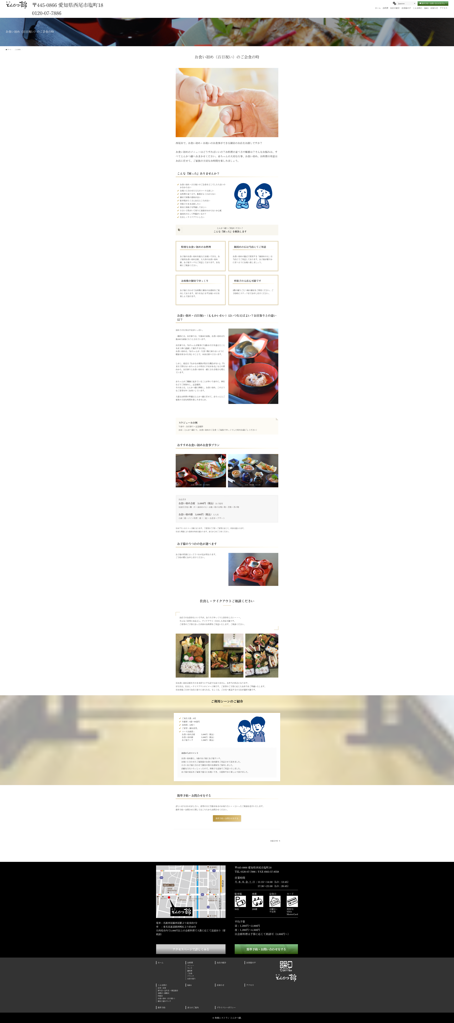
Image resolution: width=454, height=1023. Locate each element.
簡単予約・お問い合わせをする (266, 949)
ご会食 (189, 973)
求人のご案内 (193, 1007)
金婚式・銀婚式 (163, 993)
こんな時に (162, 985)
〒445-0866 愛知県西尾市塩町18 (67, 5)
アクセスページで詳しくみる (190, 949)
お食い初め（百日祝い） (167, 998)
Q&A (189, 985)
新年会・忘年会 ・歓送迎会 (168, 990)
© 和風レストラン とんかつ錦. (227, 1017)
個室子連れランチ (164, 1001)
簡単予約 (161, 1007)
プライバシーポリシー (226, 1007)
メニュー (190, 965)
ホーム (160, 962)
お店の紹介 (221, 962)
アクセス (250, 985)
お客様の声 (251, 962)
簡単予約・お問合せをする (227, 818)
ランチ (189, 968)
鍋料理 (189, 971)
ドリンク (190, 976)
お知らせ (220, 985)
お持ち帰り (191, 979)
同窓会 (160, 996)
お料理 (190, 962)
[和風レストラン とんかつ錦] (16, 5)
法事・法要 (162, 988)
